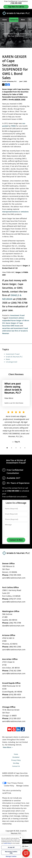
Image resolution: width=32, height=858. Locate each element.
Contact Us (14, 20)
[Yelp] (14, 729)
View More (8, 398)
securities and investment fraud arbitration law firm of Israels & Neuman (15, 331)
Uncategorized (11, 362)
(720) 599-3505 (15, 575)
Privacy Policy (16, 760)
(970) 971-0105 (15, 599)
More (23, 20)
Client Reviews (16, 374)
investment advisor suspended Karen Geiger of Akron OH (15, 320)
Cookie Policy (9, 786)
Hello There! (24, 846)
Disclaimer (16, 757)
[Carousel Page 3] (16, 448)
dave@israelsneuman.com (13, 625)
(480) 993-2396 (15, 646)
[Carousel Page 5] (25, 448)
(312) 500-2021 (15, 718)
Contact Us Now (16, 540)
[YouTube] (9, 729)
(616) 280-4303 (15, 694)
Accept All (11, 847)
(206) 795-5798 (15, 623)
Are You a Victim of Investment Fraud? (16, 461)
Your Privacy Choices (15, 783)
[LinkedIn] (18, 729)
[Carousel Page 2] (11, 448)
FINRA (13, 126)
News (8, 359)
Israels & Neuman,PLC (14, 357)
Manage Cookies (22, 786)
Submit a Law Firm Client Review (13, 403)
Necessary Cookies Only (11, 852)
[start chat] (26, 853)
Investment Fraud (17, 315)
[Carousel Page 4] (20, 448)
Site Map (16, 763)
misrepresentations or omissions (15, 212)
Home (4, 20)
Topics (5, 349)
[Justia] (23, 729)
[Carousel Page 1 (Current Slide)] (7, 448)
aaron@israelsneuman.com (13, 578)
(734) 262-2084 (15, 670)
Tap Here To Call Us (16, 7)
